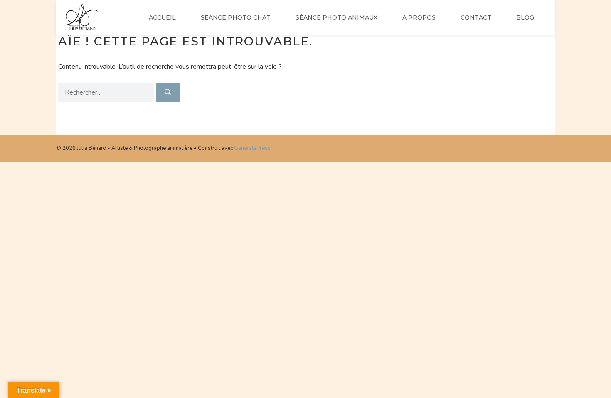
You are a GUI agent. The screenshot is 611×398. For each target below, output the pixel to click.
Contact (476, 17)
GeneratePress (252, 148)
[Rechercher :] (107, 92)
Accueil (162, 17)
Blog (525, 17)
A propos (419, 17)
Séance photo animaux (336, 17)
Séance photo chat (236, 17)
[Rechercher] (168, 92)
